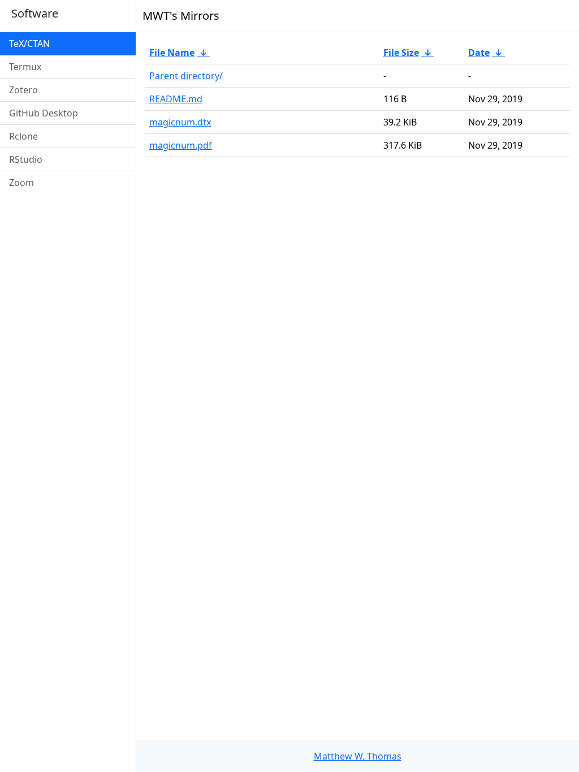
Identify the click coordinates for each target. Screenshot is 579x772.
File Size (401, 52)
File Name (172, 52)
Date (479, 52)
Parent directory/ (186, 76)
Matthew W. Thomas (357, 756)
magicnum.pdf (180, 145)
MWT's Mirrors (180, 15)
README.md (175, 99)
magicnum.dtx (180, 122)
